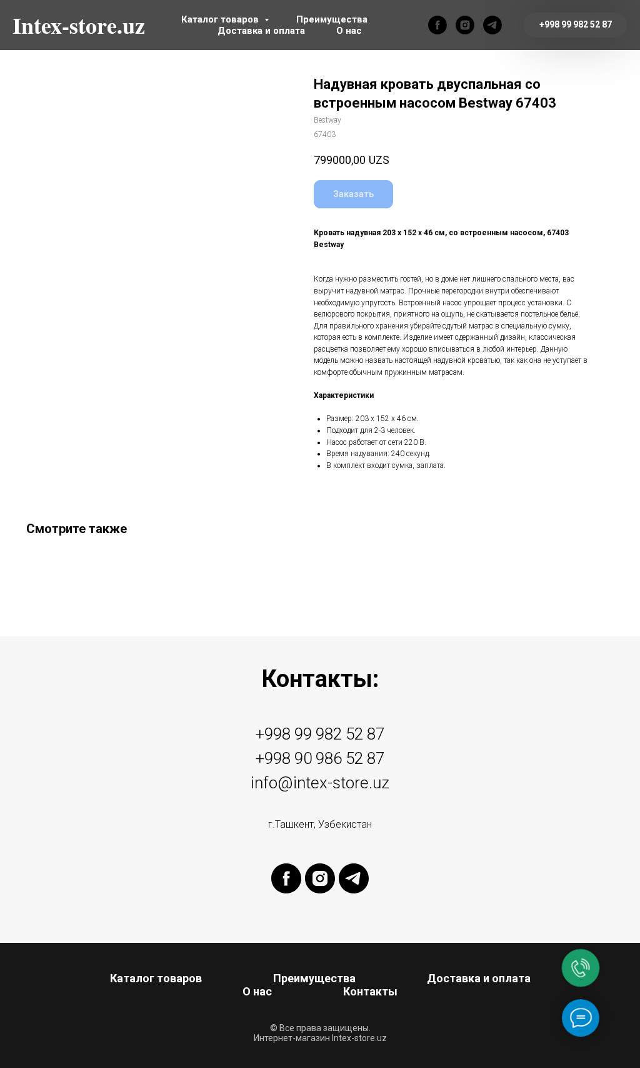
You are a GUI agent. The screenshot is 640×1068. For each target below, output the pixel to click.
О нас (349, 30)
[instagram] (465, 25)
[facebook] (437, 25)
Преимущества (332, 19)
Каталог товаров (221, 19)
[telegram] (492, 25)
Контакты (370, 991)
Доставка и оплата (261, 30)
